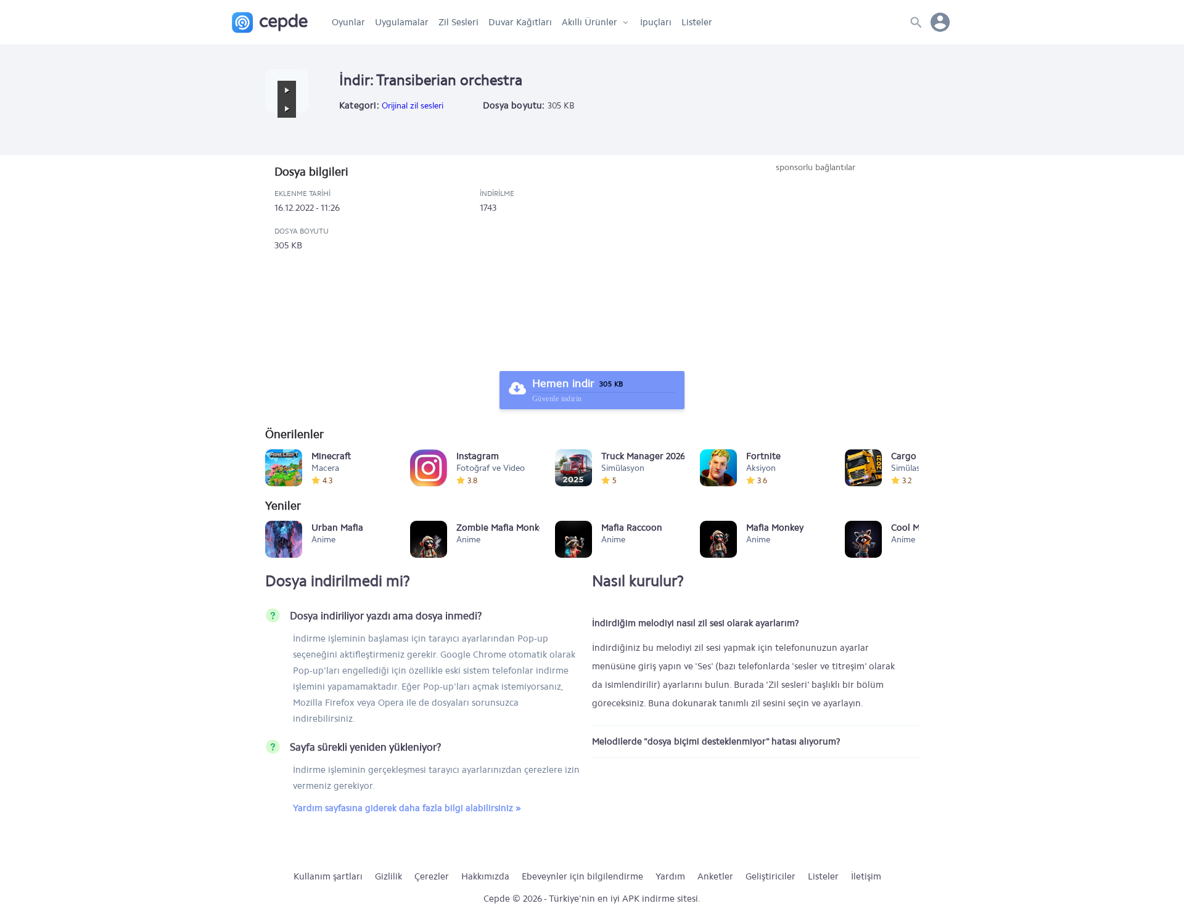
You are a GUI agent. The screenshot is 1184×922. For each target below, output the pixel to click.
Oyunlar (348, 22)
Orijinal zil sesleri (412, 105)
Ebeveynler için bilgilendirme (582, 876)
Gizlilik (388, 876)
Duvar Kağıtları (520, 22)
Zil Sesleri (458, 22)
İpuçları (656, 22)
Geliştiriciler (771, 876)
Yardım (670, 876)
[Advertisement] (815, 266)
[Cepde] (269, 22)
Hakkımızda (485, 876)
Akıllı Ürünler (589, 22)
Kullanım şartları (328, 876)
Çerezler (431, 876)
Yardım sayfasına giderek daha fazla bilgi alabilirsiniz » (407, 808)
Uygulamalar (402, 22)
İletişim (866, 876)
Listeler (696, 22)
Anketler (715, 876)
